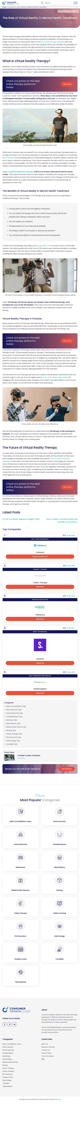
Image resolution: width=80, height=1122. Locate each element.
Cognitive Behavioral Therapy (20, 172)
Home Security (7, 1047)
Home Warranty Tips (14, 713)
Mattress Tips (11, 720)
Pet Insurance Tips (13, 737)
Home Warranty (8, 1050)
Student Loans (7, 1077)
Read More (21, 758)
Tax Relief (5, 1083)
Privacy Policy (46, 1053)
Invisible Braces (7, 1053)
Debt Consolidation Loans (11, 1044)
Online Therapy (8, 1068)
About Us (45, 1044)
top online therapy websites (52, 42)
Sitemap (58, 1099)
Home (4, 7)
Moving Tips (11, 730)
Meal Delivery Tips (13, 723)
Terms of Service (48, 1056)
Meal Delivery (7, 1059)
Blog (43, 1059)
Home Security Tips (14, 710)
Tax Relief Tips (11, 744)
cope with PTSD (44, 245)
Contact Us (46, 1050)
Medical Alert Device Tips (16, 727)
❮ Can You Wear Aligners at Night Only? (21, 519)
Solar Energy (6, 1080)
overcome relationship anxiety (55, 377)
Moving (5, 1065)
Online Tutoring (8, 1071)
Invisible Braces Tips (14, 716)
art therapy (9, 158)
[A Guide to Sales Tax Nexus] (10, 757)
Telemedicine (7, 1086)
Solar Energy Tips (13, 741)
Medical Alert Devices (10, 1062)
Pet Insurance (7, 1074)
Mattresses (6, 1056)
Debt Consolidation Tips (16, 706)
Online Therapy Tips (14, 734)
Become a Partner (48, 1047)
